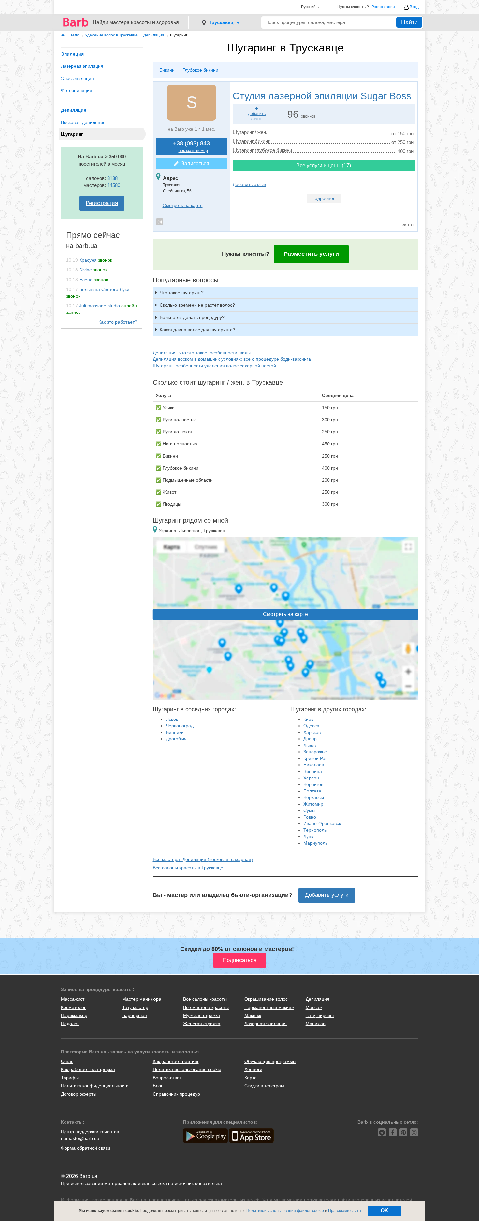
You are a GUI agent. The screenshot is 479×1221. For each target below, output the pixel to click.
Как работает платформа (88, 1069)
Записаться (194, 163)
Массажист (72, 999)
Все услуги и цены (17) (323, 165)
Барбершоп (134, 1015)
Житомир (313, 804)
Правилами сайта (344, 1210)
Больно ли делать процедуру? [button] (192, 317)
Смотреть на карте (183, 205)
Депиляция (73, 110)
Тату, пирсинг (320, 1015)
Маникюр (316, 1023)
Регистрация (383, 7)
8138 (112, 178)
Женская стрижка (201, 1023)
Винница (312, 771)
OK (384, 1210)
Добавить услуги (327, 895)
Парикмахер (74, 1015)
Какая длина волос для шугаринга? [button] (197, 329)
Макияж (252, 1015)
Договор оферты (78, 1094)
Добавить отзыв (249, 184)
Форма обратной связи (85, 1148)
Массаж (314, 1007)
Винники (175, 732)
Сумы (309, 810)
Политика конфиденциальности (95, 1085)
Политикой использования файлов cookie (285, 1210)
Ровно (309, 817)
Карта (250, 1077)
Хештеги (253, 1069)
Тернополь (315, 830)
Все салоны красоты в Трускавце (188, 867)
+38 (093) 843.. (193, 146)
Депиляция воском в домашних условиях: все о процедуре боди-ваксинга (232, 359)
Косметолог (73, 1007)
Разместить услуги (311, 254)
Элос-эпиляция (77, 78)
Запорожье (315, 751)
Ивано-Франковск (322, 823)
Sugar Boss (322, 96)
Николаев (313, 764)
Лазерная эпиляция (82, 66)
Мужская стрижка (201, 1015)
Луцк (308, 836)
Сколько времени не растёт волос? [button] (197, 305)
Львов (172, 719)
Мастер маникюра (141, 999)
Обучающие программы (270, 1061)
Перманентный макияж (269, 1007)
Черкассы (313, 797)
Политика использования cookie (187, 1069)
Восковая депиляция (83, 122)
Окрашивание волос (266, 999)
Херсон (311, 777)
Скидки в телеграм (264, 1085)
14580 (113, 185)
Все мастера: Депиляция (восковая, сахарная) (203, 859)
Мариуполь (315, 843)
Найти (409, 22)
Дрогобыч (176, 738)
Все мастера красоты (206, 1007)
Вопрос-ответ (167, 1077)
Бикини (167, 70)
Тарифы (70, 1077)
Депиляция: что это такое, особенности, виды (202, 352)
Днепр (310, 738)
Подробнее (324, 198)
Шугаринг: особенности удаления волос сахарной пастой (214, 365)
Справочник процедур (176, 1094)
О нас (67, 1061)
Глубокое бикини (200, 70)
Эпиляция (72, 54)
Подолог (70, 1023)
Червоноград (180, 725)
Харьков (312, 732)
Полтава (312, 790)
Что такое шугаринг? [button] (182, 292)
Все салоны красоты (205, 999)
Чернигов (313, 784)
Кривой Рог (315, 758)
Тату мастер (135, 1007)
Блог (158, 1085)
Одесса (311, 725)
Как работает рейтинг (176, 1061)
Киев (308, 719)
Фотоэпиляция (76, 90)
